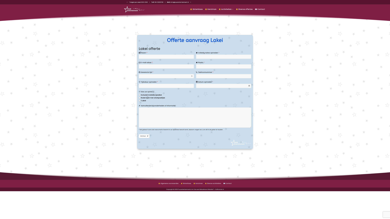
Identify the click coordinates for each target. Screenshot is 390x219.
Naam (144, 53)
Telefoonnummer (205, 72)
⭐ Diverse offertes (244, 9)
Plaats (201, 62)
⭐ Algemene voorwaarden (168, 183)
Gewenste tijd (147, 72)
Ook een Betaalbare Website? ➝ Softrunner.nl (209, 189)
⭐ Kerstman (210, 9)
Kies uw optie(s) (147, 92)
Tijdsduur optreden (149, 82)
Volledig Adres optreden (208, 53)
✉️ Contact (260, 9)
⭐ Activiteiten (225, 9)
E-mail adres (147, 62)
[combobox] (166, 76)
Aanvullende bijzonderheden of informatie (158, 106)
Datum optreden (205, 82)
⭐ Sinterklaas (196, 9)
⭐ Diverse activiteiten (213, 183)
